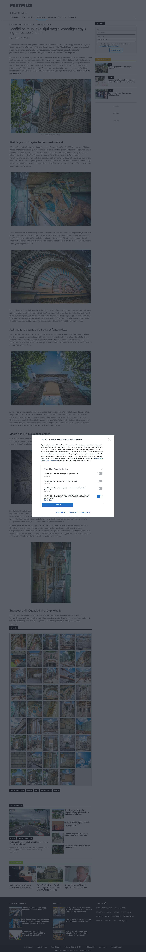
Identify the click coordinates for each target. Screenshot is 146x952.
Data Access (73, 512)
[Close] (110, 440)
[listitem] (73, 469)
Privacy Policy (85, 512)
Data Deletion (61, 512)
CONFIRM (58, 505)
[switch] (99, 473)
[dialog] (73, 476)
